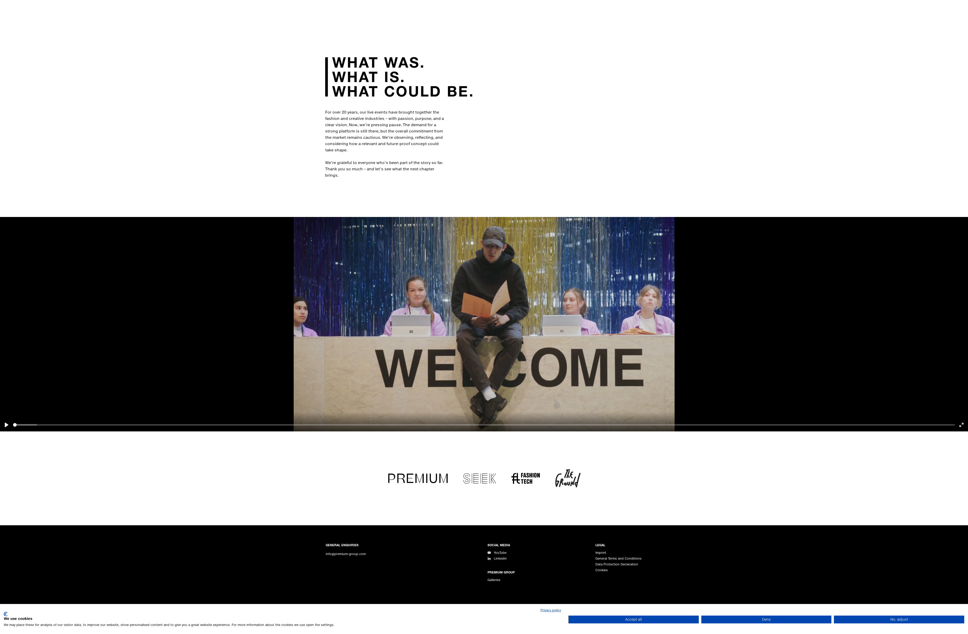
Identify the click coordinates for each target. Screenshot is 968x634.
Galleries (494, 580)
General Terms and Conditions (618, 558)
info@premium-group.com (346, 554)
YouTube (500, 553)
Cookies (601, 570)
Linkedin (500, 558)
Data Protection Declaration (616, 564)
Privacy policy (550, 610)
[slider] (484, 424)
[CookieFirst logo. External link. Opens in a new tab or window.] (6, 614)
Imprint (600, 553)
